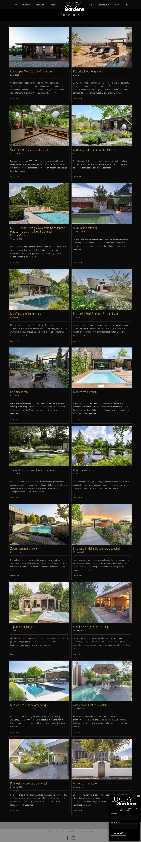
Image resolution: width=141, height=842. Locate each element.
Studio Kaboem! (94, 832)
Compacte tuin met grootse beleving (94, 149)
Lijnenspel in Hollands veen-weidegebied (96, 548)
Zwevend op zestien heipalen (90, 705)
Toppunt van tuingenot (23, 627)
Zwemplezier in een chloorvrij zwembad (33, 470)
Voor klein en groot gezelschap (91, 627)
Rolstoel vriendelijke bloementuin (29, 783)
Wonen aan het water (85, 783)
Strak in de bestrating (85, 228)
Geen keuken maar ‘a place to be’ (29, 149)
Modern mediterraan (85, 392)
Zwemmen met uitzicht (23, 548)
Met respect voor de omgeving (28, 705)
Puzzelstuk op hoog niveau (88, 71)
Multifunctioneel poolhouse (25, 313)
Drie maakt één (19, 392)
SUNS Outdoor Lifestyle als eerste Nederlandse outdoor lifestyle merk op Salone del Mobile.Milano (37, 231)
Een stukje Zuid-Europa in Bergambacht (96, 313)
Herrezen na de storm (85, 470)
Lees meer (14, 99)
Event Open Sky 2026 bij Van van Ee (31, 71)
